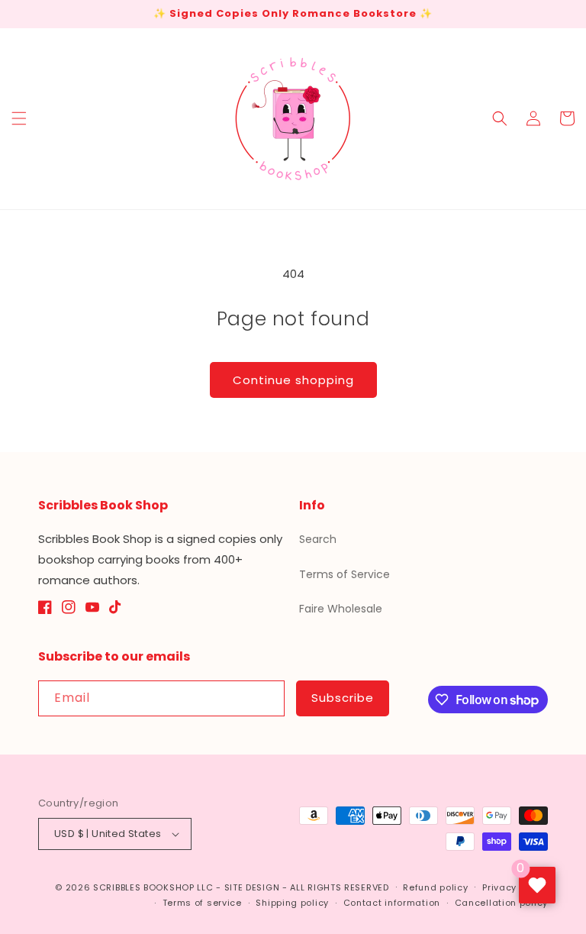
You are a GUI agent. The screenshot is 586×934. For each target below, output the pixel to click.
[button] (19, 118)
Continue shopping (293, 380)
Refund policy (435, 887)
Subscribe (342, 698)
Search (317, 539)
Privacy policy (515, 887)
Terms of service (202, 903)
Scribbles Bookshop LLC (153, 887)
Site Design (252, 887)
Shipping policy (292, 903)
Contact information (391, 903)
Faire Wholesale (340, 608)
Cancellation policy (501, 903)
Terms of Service (344, 574)
